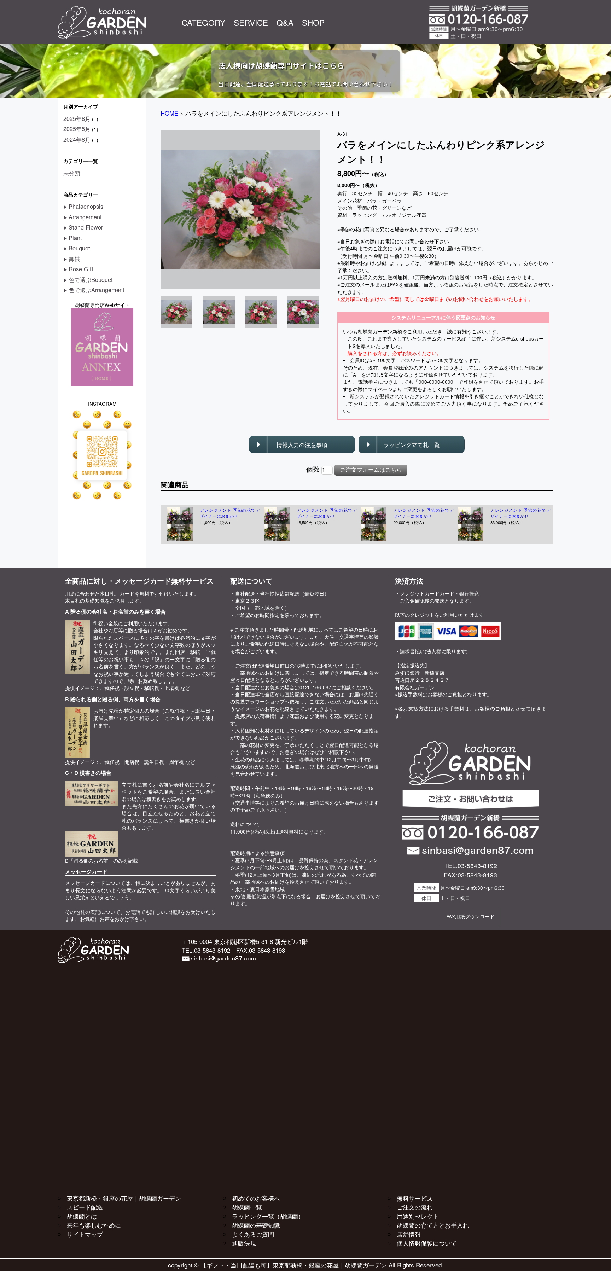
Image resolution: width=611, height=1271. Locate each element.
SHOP (313, 22)
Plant (75, 237)
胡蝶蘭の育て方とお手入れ (433, 1224)
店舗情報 (409, 1234)
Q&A (285, 22)
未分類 (71, 173)
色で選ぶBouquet (91, 279)
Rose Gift (81, 269)
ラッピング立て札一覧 (411, 445)
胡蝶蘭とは (82, 1216)
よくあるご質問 (253, 1234)
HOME (169, 113)
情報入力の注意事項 (302, 445)
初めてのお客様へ (256, 1198)
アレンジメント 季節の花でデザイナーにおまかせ (230, 513)
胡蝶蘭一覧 (247, 1206)
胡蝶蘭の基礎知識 (256, 1224)
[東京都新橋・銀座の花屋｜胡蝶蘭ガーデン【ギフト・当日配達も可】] (102, 9)
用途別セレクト (418, 1216)
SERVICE (251, 22)
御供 (74, 258)
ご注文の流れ (415, 1206)
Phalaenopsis (86, 206)
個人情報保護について (427, 1242)
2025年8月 (77, 118)
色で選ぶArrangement (96, 289)
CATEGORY (203, 22)
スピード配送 (85, 1206)
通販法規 (244, 1242)
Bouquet (79, 248)
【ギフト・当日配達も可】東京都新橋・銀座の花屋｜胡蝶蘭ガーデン (293, 1264)
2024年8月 (77, 139)
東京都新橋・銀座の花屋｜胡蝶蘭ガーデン (124, 1198)
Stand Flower (86, 227)
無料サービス (415, 1198)
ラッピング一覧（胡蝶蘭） (268, 1216)
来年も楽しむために (94, 1224)
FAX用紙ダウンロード (470, 916)
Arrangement (85, 217)
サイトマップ (85, 1234)
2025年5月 (77, 128)
